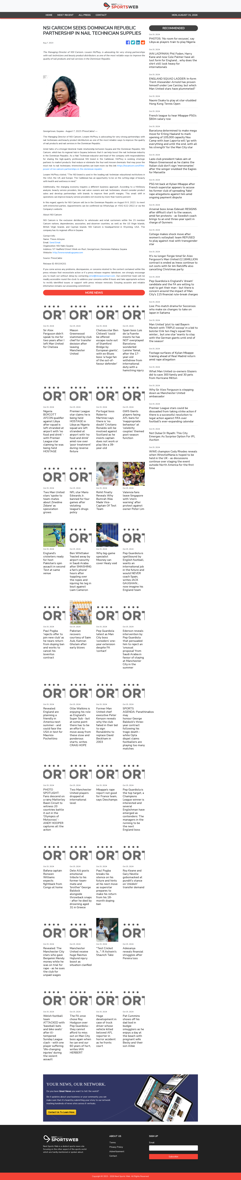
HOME (49, 15)
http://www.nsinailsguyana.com (68, 252)
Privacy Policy (116, 1147)
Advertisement (116, 1151)
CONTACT (101, 15)
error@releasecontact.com (102, 275)
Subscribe (173, 1156)
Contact (113, 1155)
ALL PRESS (85, 15)
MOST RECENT (65, 15)
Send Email (55, 242)
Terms (112, 1142)
